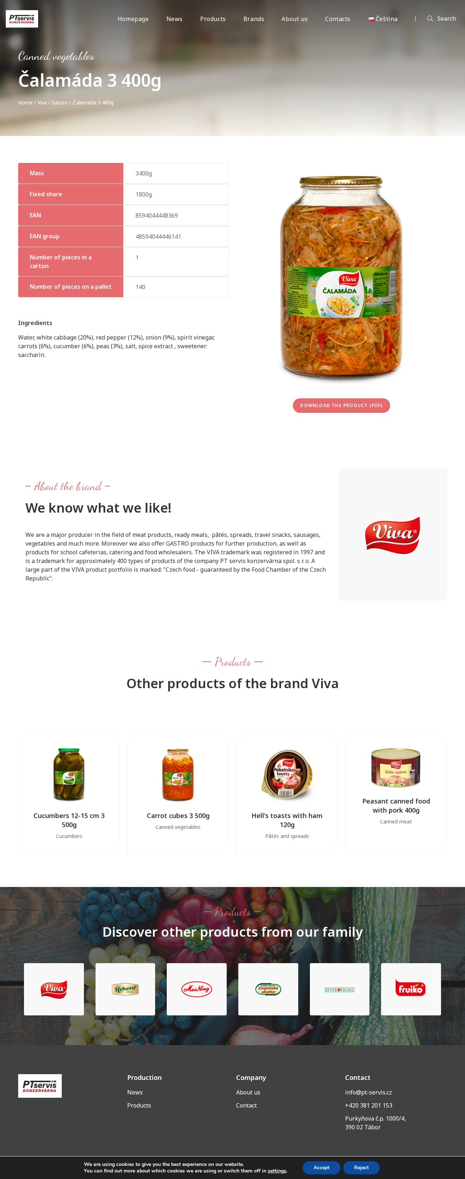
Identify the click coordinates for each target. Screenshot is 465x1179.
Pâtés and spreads (287, 836)
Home (25, 102)
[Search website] (436, 19)
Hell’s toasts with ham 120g (287, 820)
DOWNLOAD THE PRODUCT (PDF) (341, 405)
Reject (361, 1167)
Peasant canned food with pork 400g (396, 805)
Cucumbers (69, 836)
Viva (42, 102)
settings (277, 1171)
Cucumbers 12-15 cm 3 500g (69, 820)
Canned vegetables (56, 56)
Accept (321, 1167)
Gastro (60, 102)
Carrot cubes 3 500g (178, 815)
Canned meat (396, 821)
